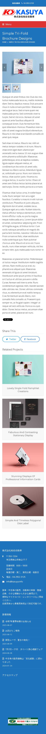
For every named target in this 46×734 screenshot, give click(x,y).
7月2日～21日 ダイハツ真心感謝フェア (24, 649)
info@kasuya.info (14, 581)
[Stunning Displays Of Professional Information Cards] (23, 457)
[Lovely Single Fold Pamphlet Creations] (23, 369)
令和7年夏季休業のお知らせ (18, 621)
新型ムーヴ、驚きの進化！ (17, 639)
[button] (7, 24)
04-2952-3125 (29, 3)
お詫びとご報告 (12, 630)
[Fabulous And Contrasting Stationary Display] (23, 413)
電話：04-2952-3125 (15, 577)
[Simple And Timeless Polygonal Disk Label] (23, 501)
